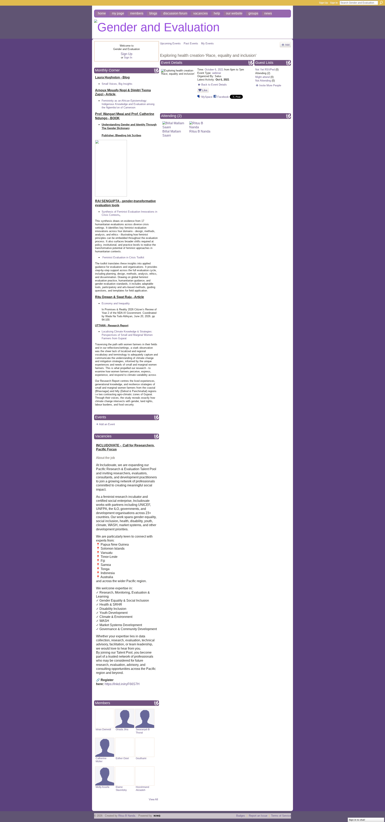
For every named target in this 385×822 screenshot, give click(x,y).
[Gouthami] (144, 747)
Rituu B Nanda (126, 815)
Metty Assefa (102, 787)
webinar (216, 72)
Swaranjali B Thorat (143, 731)
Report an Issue (258, 815)
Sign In (334, 2)
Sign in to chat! (357, 820)
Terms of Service (281, 815)
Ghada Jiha (122, 729)
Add (287, 44)
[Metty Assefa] (104, 776)
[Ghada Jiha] (124, 718)
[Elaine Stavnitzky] (124, 776)
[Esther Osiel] (124, 747)
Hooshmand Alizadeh (142, 788)
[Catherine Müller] (104, 747)
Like (204, 90)
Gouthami (141, 758)
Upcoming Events (170, 43)
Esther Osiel (122, 758)
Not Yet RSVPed (265, 69)
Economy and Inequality (116, 303)
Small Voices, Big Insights (117, 83)
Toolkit (140, 257)
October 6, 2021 (214, 69)
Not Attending (263, 80)
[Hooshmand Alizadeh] (144, 776)
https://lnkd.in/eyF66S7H (122, 684)
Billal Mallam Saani (171, 133)
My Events (207, 43)
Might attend (262, 76)
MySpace (206, 96)
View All (153, 799)
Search (381, 2)
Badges (240, 815)
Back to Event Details (214, 84)
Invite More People (270, 85)
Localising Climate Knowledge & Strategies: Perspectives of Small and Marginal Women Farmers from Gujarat (127, 335)
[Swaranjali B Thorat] (144, 718)
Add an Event (107, 424)
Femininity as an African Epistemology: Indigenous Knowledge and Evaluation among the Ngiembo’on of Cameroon (128, 104)
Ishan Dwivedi (103, 729)
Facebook (223, 96)
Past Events (191, 43)
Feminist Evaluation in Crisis (119, 257)
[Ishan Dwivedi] (104, 718)
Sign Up (323, 2)
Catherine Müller (101, 760)
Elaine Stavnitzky (121, 788)
